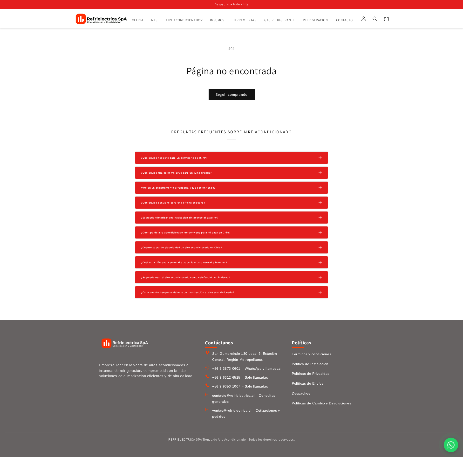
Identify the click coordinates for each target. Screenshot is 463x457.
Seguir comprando (231, 94)
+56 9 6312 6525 (226, 377)
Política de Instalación (310, 364)
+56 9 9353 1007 (226, 386)
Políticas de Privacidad (311, 373)
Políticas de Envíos (307, 383)
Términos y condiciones (311, 354)
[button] (183, 20)
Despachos (301, 393)
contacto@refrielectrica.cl (233, 395)
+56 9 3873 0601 (226, 368)
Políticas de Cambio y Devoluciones (321, 403)
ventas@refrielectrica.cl (231, 410)
